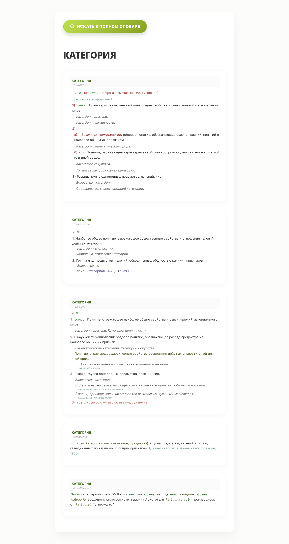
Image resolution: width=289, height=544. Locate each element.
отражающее (114, 105)
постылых (199, 385)
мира (76, 110)
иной (85, 157)
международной (113, 189)
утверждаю (104, 504)
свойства (160, 105)
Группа (81, 260)
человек (94, 364)
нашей (96, 385)
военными (160, 364)
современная (179, 448)
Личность (83, 170)
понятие (143, 135)
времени (100, 116)
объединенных (140, 260)
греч (93, 93)
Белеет (90, 398)
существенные (151, 238)
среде (94, 157)
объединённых (81, 448)
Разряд (82, 176)
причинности (104, 122)
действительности (195, 152)
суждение (149, 93)
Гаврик (81, 394)
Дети (83, 385)
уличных (166, 394)
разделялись (128, 385)
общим (95, 140)
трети (106, 494)
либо (113, 448)
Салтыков (83, 389)
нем (131, 494)
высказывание (128, 93)
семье (106, 385)
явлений (187, 105)
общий (91, 342)
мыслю (124, 364)
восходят (95, 499)
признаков (194, 260)
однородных (111, 176)
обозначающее (163, 135)
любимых (179, 385)
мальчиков (182, 394)
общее (97, 238)
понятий (209, 135)
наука (195, 448)
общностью (162, 260)
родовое (129, 135)
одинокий (106, 398)
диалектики (104, 248)
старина (118, 389)
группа (95, 176)
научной (90, 135)
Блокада (95, 368)
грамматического (107, 146)
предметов (130, 176)
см (76, 99)
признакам (138, 448)
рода (126, 146)
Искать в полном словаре (108, 26)
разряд (182, 135)
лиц (158, 176)
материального (207, 105)
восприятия (170, 152)
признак (108, 342)
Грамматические (88, 348)
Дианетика (158, 448)
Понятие (95, 105)
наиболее (133, 105)
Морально (85, 254)
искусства (102, 164)
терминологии (109, 135)
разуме (209, 448)
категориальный (99, 99)
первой (95, 494)
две (146, 385)
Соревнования (87, 189)
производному (204, 499)
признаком (115, 140)
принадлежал (100, 394)
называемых (148, 394)
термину (137, 499)
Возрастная (85, 182)
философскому (118, 499)
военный (108, 364)
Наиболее (83, 238)
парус (97, 398)
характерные (134, 152)
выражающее (128, 238)
